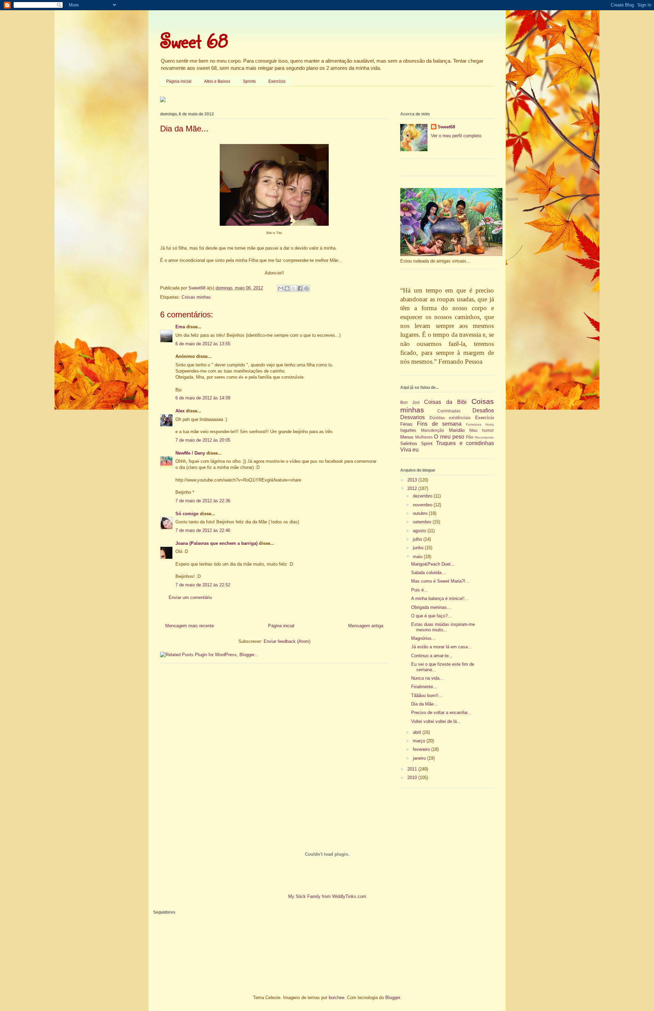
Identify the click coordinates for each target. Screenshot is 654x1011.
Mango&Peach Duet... (433, 564)
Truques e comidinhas (465, 443)
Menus (407, 437)
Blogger (392, 997)
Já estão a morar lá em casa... (441, 646)
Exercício (276, 81)
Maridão (457, 430)
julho (418, 539)
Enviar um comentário (190, 597)
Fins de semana (439, 424)
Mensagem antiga (365, 625)
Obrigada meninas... (431, 607)
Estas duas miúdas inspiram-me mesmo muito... (443, 627)
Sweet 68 (194, 40)
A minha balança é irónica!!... (440, 598)
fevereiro (422, 749)
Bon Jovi (410, 402)
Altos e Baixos (217, 81)
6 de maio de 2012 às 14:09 (202, 397)
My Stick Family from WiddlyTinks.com (327, 896)
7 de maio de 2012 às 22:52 (202, 584)
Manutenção (432, 430)
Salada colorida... (428, 572)
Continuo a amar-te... (432, 655)
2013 (412, 480)
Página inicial (178, 81)
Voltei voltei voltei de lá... (436, 721)
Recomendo (484, 437)
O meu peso (449, 437)
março (419, 740)
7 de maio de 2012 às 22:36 (202, 500)
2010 (412, 777)
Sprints (249, 81)
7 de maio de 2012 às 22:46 (202, 530)
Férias (406, 424)
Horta (489, 424)
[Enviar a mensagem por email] (280, 288)
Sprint (427, 443)
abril (417, 732)
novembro (423, 504)
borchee (336, 997)
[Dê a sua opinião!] (287, 288)
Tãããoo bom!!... (426, 695)
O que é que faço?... (431, 615)
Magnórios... (423, 638)
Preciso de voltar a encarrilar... (441, 712)
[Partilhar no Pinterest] (306, 288)
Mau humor (481, 430)
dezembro (423, 496)
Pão (469, 437)
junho (419, 547)
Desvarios (412, 417)
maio (418, 556)
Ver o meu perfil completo (456, 135)
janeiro (420, 758)
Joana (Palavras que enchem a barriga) (216, 543)
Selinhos (408, 443)
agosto (420, 530)
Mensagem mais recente (189, 625)
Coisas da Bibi (445, 402)
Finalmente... (424, 686)
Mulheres (424, 437)
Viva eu (409, 450)
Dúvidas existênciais (450, 417)
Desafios (483, 410)
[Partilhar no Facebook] (300, 288)
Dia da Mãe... (424, 704)
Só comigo (187, 513)
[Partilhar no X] (293, 288)
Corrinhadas (449, 411)
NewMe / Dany (190, 453)
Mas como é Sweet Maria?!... (440, 581)
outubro (421, 513)
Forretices (473, 424)
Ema (180, 326)
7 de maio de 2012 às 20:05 (202, 440)
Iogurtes (408, 430)
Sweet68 (446, 126)
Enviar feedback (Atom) (287, 641)
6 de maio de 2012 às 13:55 (202, 343)
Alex (180, 410)
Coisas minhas (196, 297)
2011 (412, 769)
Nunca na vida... (427, 678)
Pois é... (419, 590)
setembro (423, 521)
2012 (412, 488)
